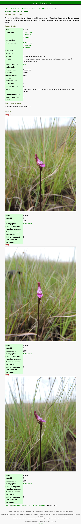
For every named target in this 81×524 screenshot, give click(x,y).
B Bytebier (27, 35)
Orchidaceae (26, 9)
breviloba (42, 9)
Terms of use (40, 523)
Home (7, 9)
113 (24, 64)
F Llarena (26, 37)
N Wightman (27, 32)
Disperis (34, 9)
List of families (15, 9)
